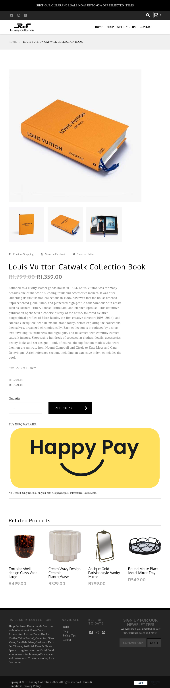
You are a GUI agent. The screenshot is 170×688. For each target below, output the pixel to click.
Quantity (15, 398)
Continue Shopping (23, 254)
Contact (146, 27)
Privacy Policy (32, 686)
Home (99, 27)
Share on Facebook (55, 254)
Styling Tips (126, 27)
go (153, 643)
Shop (110, 27)
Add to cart (64, 408)
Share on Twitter (85, 254)
